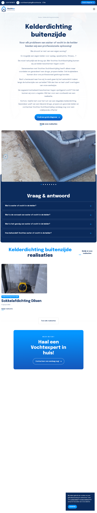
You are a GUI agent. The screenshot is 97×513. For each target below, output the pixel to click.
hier (56, 82)
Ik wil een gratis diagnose (47, 117)
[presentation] (5, 156)
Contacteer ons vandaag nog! (47, 361)
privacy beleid (84, 499)
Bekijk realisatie (7, 309)
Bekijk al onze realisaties (87, 252)
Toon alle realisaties (48, 321)
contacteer (28, 107)
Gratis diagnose (87, 2)
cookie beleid (74, 499)
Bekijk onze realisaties (48, 124)
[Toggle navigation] (93, 8)
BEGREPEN (72, 506)
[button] (41, 184)
